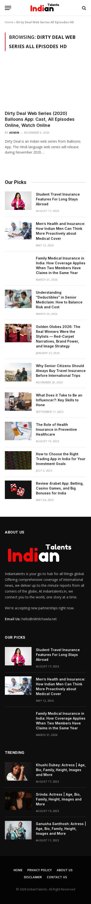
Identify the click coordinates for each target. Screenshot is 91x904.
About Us (65, 870)
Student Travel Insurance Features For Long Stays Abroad (58, 199)
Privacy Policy (39, 870)
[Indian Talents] (45, 8)
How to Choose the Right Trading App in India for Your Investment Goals (60, 459)
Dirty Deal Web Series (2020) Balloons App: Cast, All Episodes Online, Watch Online (39, 119)
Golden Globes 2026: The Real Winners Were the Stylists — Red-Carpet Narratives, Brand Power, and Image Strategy (58, 336)
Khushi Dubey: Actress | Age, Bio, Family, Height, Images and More (61, 770)
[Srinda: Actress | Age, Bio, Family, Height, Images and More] (18, 801)
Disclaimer (33, 877)
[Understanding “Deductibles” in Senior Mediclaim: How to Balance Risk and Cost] (18, 299)
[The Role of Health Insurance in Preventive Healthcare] (18, 431)
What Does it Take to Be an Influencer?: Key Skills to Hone (59, 400)
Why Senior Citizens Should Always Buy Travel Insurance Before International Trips (61, 371)
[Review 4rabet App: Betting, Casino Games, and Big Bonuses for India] (18, 490)
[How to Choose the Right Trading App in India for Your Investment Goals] (18, 460)
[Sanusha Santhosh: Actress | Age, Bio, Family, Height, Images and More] (18, 830)
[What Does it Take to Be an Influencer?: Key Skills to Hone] (18, 401)
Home (9, 22)
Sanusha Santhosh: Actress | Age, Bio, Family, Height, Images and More (61, 828)
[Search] (83, 7)
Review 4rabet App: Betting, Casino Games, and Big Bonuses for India (59, 488)
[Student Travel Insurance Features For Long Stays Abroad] (18, 200)
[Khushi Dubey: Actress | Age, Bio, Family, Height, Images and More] (18, 771)
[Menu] (8, 7)
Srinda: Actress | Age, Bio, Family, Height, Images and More (59, 799)
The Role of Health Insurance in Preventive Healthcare (56, 429)
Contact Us (57, 877)
